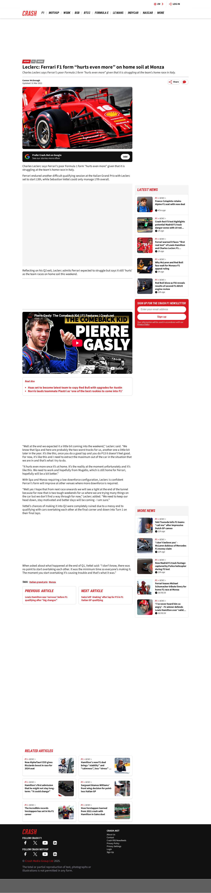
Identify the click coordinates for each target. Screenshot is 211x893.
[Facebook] (26, 843)
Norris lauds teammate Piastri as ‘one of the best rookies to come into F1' (75, 391)
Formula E (101, 13)
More (161, 13)
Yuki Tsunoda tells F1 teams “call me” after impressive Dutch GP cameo (169, 525)
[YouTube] (46, 843)
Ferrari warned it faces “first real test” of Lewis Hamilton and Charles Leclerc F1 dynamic (170, 245)
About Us (111, 835)
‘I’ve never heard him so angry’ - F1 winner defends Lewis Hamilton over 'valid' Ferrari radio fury (169, 607)
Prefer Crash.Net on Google (46, 155)
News (40, 61)
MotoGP (54, 13)
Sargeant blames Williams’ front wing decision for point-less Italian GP (96, 788)
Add (125, 156)
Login (109, 849)
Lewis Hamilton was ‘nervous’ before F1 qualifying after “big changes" (46, 599)
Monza (52, 582)
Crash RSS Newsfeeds (116, 840)
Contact (110, 837)
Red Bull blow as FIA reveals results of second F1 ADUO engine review (170, 286)
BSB (77, 13)
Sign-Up (110, 852)
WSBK (67, 13)
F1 (43, 13)
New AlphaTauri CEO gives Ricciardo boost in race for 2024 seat (39, 765)
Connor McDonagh (31, 80)
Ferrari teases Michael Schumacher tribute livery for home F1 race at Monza (170, 586)
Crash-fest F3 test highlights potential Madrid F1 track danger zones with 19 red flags (170, 224)
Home (27, 61)
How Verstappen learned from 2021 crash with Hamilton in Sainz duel (94, 811)
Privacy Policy (143, 324)
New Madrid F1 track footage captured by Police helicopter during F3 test (170, 566)
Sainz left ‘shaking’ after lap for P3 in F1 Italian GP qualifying (102, 599)
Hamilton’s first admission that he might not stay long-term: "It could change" (40, 788)
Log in (176, 4)
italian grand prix (38, 582)
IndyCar (133, 13)
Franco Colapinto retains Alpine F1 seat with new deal (170, 203)
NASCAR (147, 13)
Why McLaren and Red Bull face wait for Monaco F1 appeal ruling (169, 265)
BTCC (87, 13)
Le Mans (118, 13)
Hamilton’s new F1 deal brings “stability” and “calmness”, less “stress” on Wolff (96, 765)
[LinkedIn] (55, 843)
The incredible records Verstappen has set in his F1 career (39, 811)
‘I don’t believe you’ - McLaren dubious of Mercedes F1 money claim (170, 545)
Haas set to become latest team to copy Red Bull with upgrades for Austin (75, 388)
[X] (36, 843)
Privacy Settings (114, 846)
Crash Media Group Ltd (39, 861)
